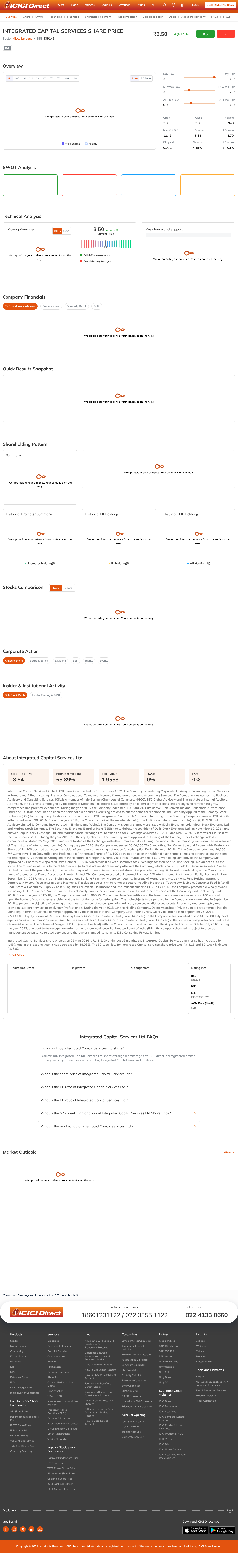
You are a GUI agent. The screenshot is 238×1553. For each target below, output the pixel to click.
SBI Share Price (19, 1411)
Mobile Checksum (206, 1395)
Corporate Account (133, 1436)
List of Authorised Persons (211, 1390)
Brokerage (53, 1340)
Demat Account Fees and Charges (99, 1402)
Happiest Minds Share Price (62, 1457)
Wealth (51, 1361)
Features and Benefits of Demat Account (98, 1385)
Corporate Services (58, 1371)
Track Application (206, 1400)
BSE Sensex (165, 1356)
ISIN (193, 992)
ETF (12, 1366)
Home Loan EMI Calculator (137, 1401)
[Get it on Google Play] (222, 1530)
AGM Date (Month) (202, 1003)
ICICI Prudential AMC (171, 1433)
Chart (26, 16)
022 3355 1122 (147, 1315)
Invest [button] (60, 4)
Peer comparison (127, 16)
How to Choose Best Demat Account (100, 1376)
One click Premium (57, 1351)
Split (75, 660)
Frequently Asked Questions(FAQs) (57, 1411)
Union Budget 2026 (21, 1387)
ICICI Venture (166, 1438)
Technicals (55, 16)
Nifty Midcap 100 (168, 1361)
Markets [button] (90, 4)
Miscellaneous (22, 38)
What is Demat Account (98, 1364)
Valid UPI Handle (57, 1438)
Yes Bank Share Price (22, 1440)
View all (229, 1152)
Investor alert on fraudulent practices (63, 1403)
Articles (200, 1340)
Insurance (15, 1361)
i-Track (200, 1376)
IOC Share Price (19, 1435)
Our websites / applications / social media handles (212, 1383)
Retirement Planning (59, 1345)
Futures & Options (20, 1377)
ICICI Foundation (168, 1406)
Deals (172, 16)
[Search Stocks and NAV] (165, 5)
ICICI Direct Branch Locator (62, 1423)
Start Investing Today (220, 5)
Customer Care (56, 1356)
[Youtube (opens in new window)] (40, 1529)
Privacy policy (55, 1390)
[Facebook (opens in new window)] (6, 1529)
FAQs (214, 16)
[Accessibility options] (182, 5)
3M (31, 78)
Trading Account (131, 1431)
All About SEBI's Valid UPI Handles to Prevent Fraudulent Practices (99, 1344)
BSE (193, 976)
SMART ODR (54, 1396)
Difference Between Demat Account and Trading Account (100, 1412)
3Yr (52, 78)
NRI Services (54, 1366)
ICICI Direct (165, 1444)
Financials (73, 16)
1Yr (44, 78)
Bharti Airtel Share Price (61, 1473)
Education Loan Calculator (137, 1406)
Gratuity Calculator (133, 1375)
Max (75, 78)
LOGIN (195, 5)
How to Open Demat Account (96, 1422)
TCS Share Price (56, 1463)
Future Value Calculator (135, 1359)
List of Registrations (58, 1433)
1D (9, 78)
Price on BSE (72, 143)
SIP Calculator (130, 1390)
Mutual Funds (18, 1345)
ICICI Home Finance (170, 1449)
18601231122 (100, 1315)
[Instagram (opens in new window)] (14, 1529)
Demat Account (131, 1426)
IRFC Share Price (19, 1430)
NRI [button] (154, 4)
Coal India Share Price (59, 1478)
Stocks (14, 1340)
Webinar (201, 1345)
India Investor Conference (24, 1392)
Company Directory (21, 1451)
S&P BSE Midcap (168, 1345)
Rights (89, 660)
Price (135, 78)
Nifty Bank (165, 1377)
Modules (201, 1356)
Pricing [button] (141, 4)
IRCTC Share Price (20, 1425)
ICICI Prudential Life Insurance (170, 1427)
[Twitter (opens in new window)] (23, 1529)
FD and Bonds (18, 1356)
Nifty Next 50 (166, 1366)
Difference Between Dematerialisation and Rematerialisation (97, 1356)
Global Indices (167, 1340)
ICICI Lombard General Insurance (172, 1418)
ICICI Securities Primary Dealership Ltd (172, 1456)
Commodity (17, 1351)
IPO (12, 1382)
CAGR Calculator (131, 1396)
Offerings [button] (124, 4)
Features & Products (58, 1418)
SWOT (39, 16)
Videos (200, 1351)
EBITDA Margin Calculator (137, 1354)
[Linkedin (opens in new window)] (31, 1529)
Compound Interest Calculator (133, 1347)
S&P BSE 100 (166, 1351)
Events (104, 660)
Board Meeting (39, 660)
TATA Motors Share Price (61, 1488)
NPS (12, 1371)
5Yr (59, 78)
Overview (11, 16)
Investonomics (204, 1361)
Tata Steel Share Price (22, 1445)
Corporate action (153, 16)
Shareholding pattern (98, 16)
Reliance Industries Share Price (24, 1418)
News (226, 16)
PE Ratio (146, 78)
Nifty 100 (164, 1371)
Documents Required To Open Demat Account (98, 1393)
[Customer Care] (173, 5)
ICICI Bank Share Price (60, 1483)
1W (17, 78)
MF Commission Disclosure (62, 1428)
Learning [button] (106, 4)
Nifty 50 (163, 1382)
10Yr (66, 78)
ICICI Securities (167, 1411)
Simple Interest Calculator (136, 1340)
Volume (92, 143)
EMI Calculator (130, 1370)
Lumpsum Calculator (133, 1364)
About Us (52, 1377)
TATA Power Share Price (61, 1468)
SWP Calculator (131, 1385)
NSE (193, 986)
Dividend (60, 660)
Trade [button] (74, 4)
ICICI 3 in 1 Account (133, 1421)
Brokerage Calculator (134, 1380)
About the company (193, 16)
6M (37, 78)
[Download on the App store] (195, 1530)
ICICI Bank (165, 1401)
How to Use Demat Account (100, 1369)
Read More (16, 955)
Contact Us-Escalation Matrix (60, 1384)
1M (24, 78)
